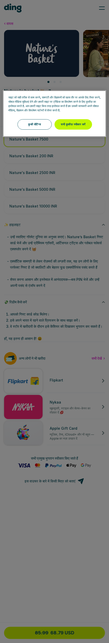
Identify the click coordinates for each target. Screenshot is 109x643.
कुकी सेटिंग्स (34, 124)
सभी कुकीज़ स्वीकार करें (73, 124)
